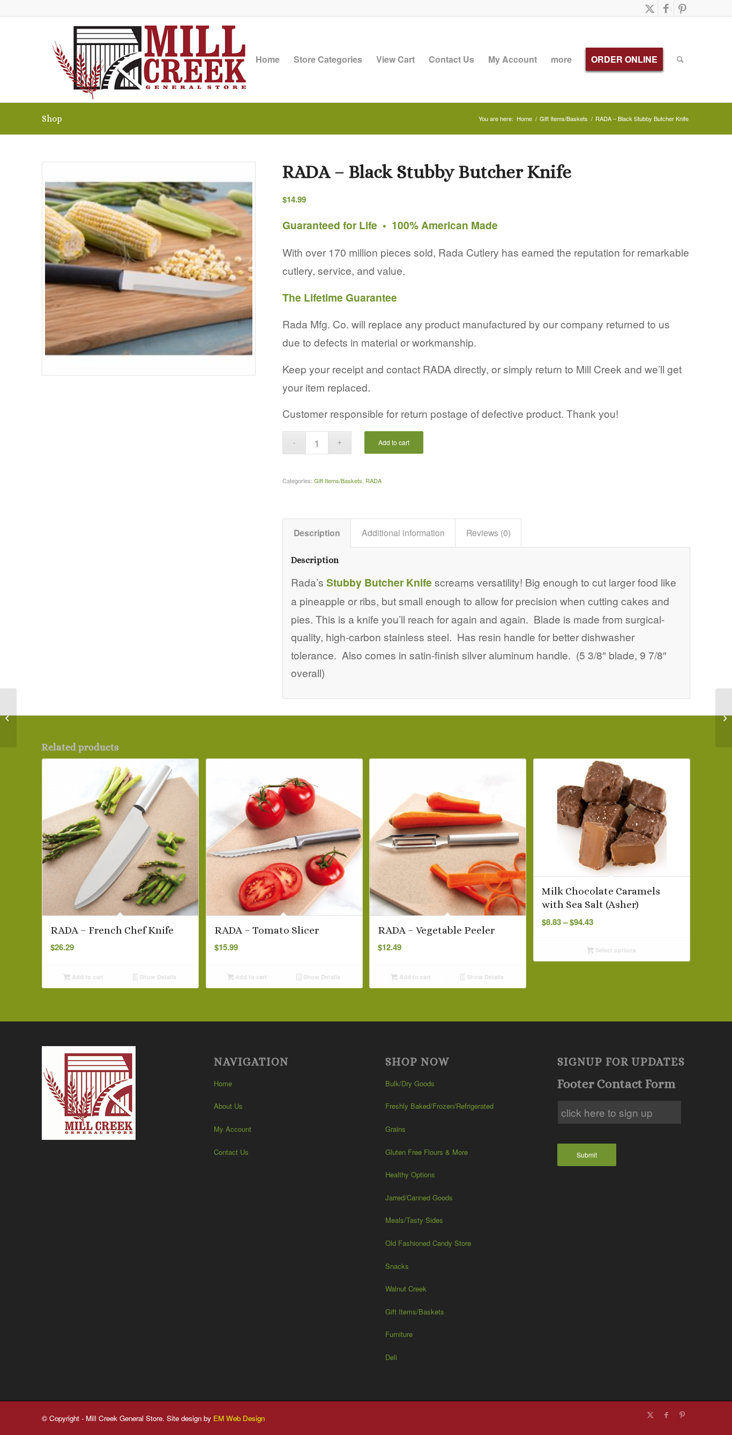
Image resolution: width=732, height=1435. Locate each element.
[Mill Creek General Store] (153, 59)
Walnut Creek (406, 1288)
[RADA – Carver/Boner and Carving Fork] (723, 717)
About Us (228, 1106)
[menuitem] (268, 59)
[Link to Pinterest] (682, 8)
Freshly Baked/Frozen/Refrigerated (439, 1106)
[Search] (680, 59)
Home (223, 1083)
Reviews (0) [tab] (488, 533)
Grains (395, 1129)
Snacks (397, 1266)
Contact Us (231, 1152)
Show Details (157, 977)
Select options (615, 950)
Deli (391, 1357)
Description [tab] (317, 533)
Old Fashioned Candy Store (428, 1243)
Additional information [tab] (403, 533)
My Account (232, 1129)
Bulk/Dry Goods (410, 1083)
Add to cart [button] (86, 977)
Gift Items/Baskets (338, 480)
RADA (373, 480)
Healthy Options (410, 1174)
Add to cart (393, 442)
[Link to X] (650, 8)
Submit (587, 1154)
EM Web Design (239, 1418)
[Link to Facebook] (666, 8)
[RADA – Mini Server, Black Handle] (8, 717)
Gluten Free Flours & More (426, 1152)
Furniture (399, 1334)
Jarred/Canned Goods (419, 1197)
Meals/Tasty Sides (414, 1220)
